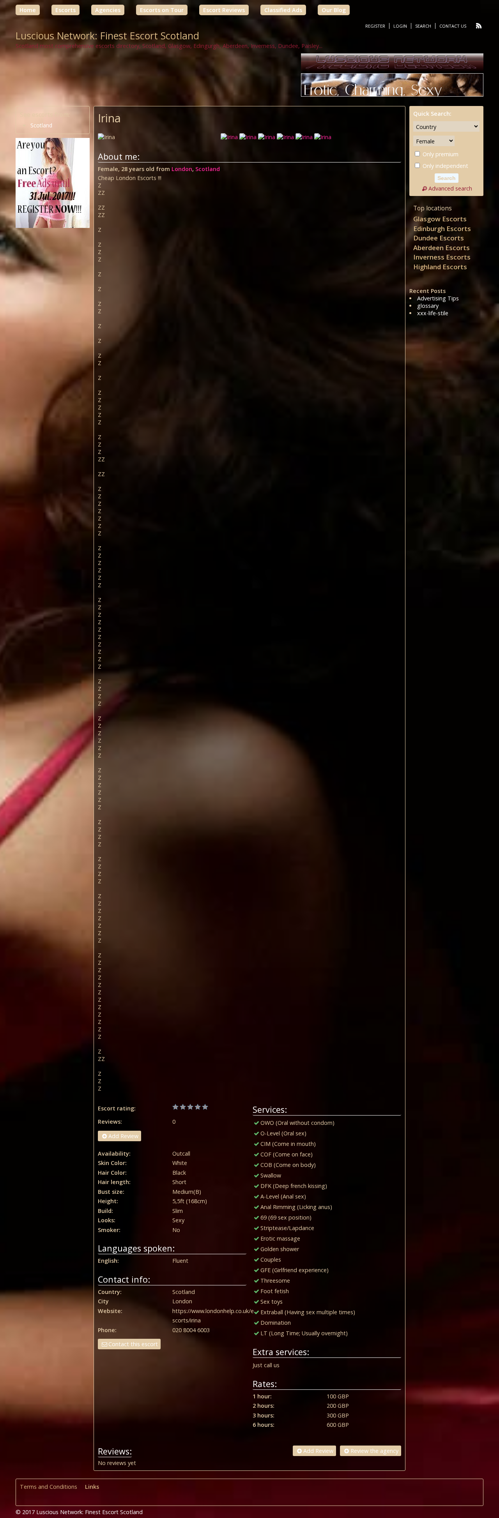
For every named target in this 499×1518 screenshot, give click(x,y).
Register (375, 26)
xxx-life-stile (432, 313)
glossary (428, 305)
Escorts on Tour (162, 10)
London (182, 169)
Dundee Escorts (438, 237)
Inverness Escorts (442, 256)
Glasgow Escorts (440, 218)
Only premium (439, 154)
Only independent (444, 165)
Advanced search (450, 188)
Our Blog (334, 10)
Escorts (65, 10)
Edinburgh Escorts (442, 228)
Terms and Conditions (48, 1486)
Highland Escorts (440, 266)
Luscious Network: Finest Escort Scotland (107, 35)
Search (423, 26)
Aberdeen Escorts (441, 247)
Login (400, 26)
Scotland (207, 169)
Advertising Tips (438, 298)
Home (27, 10)
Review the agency (374, 1450)
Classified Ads (283, 10)
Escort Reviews (224, 10)
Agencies (107, 10)
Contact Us (452, 26)
